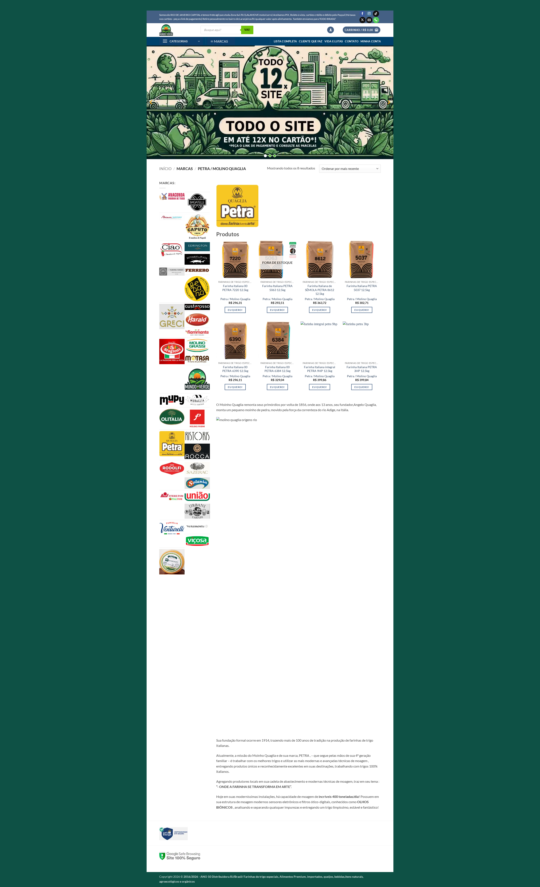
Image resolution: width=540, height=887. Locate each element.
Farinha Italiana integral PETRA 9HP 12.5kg (319, 369)
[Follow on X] (362, 20)
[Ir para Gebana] (197, 288)
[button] (330, 30)
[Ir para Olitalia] (172, 416)
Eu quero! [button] (235, 310)
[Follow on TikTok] (376, 14)
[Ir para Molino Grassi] (197, 345)
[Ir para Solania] (197, 483)
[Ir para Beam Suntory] (172, 217)
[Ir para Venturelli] (172, 528)
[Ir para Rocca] (197, 451)
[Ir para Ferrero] (197, 270)
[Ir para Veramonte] (197, 527)
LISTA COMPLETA (285, 41)
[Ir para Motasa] (197, 359)
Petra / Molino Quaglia (235, 299)
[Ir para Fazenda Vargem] (172, 271)
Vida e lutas (333, 41)
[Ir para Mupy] (172, 400)
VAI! (247, 29)
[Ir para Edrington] (197, 246)
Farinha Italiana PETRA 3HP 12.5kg (362, 369)
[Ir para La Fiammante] (197, 332)
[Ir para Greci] (172, 316)
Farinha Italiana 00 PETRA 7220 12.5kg (235, 288)
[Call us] (376, 20)
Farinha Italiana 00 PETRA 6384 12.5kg (277, 369)
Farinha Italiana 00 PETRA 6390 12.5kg (235, 369)
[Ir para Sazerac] (197, 468)
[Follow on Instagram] (369, 14)
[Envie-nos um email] (369, 20)
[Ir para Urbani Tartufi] (197, 511)
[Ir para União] (197, 496)
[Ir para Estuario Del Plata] (197, 259)
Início (165, 168)
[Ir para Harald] (197, 319)
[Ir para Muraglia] (197, 400)
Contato (351, 41)
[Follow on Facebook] (362, 14)
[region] (270, 102)
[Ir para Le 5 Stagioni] (172, 351)
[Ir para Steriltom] (172, 496)
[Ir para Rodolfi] (172, 468)
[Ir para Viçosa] (197, 541)
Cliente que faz (310, 41)
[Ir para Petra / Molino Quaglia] (172, 444)
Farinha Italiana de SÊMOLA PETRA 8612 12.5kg (319, 289)
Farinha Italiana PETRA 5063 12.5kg (277, 288)
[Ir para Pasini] (197, 418)
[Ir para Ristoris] (197, 436)
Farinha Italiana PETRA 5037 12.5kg (362, 288)
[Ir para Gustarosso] (197, 307)
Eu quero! (277, 310)
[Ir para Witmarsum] (172, 562)
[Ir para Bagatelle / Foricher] (197, 202)
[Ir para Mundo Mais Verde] (197, 379)
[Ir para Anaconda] (172, 196)
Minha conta (370, 41)
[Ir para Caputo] (197, 227)
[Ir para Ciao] (172, 249)
